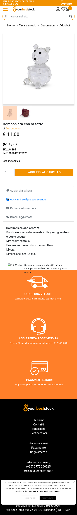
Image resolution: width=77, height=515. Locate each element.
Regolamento (38, 452)
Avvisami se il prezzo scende (27, 199)
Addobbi (64, 25)
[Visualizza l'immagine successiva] (8, 68)
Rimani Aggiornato (21, 217)
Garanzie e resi (39, 443)
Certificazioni (38, 433)
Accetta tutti (48, 498)
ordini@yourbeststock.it (38, 471)
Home (11, 25)
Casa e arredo (27, 25)
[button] (74, 482)
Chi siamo (38, 420)
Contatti (38, 424)
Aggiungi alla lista (20, 190)
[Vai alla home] (24, 9)
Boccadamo (13, 128)
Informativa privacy (39, 462)
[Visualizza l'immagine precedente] (68, 68)
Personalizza (29, 498)
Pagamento (38, 447)
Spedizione (38, 429)
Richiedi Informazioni (22, 208)
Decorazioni (47, 25)
